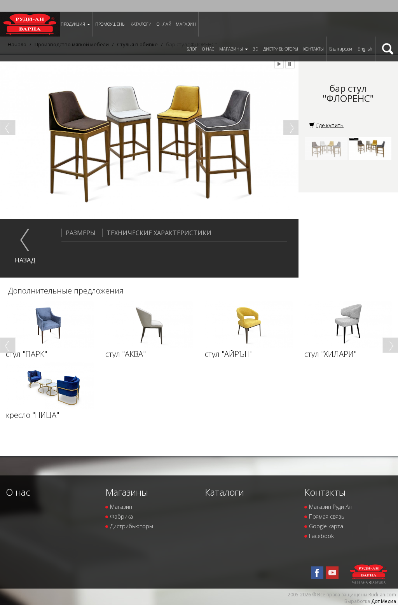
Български (340, 48)
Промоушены (110, 24)
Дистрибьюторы (280, 49)
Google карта (326, 526)
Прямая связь (326, 516)
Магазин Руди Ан (330, 506)
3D (255, 49)
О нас (208, 49)
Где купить (330, 125)
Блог (192, 49)
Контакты (313, 49)
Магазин (121, 506)
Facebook (321, 536)
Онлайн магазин (176, 24)
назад (25, 260)
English (365, 48)
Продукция (73, 24)
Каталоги (141, 24)
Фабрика (121, 516)
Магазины (231, 49)
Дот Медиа (383, 601)
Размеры (81, 233)
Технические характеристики (158, 233)
